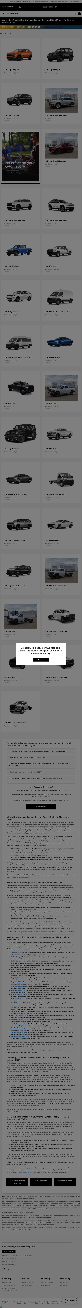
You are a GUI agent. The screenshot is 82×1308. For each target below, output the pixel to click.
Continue (41, 660)
